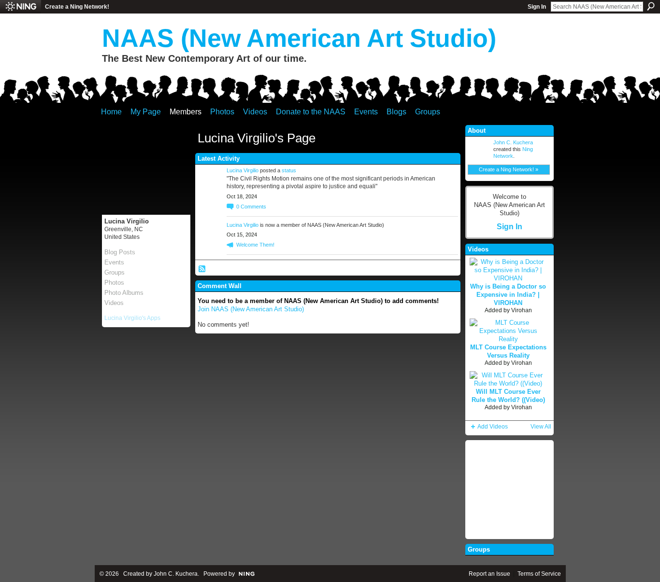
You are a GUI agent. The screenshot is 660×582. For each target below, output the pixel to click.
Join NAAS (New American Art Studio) (251, 309)
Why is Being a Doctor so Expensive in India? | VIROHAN (508, 294)
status (289, 170)
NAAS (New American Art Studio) (299, 38)
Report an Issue (489, 573)
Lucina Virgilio (242, 170)
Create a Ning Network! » (508, 169)
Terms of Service (539, 573)
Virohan (521, 310)
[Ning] (20, 7)
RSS (202, 269)
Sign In (537, 6)
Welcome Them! (255, 245)
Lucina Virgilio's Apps (132, 318)
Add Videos (492, 426)
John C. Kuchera (513, 142)
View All (541, 426)
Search (651, 6)
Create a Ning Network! (77, 6)
